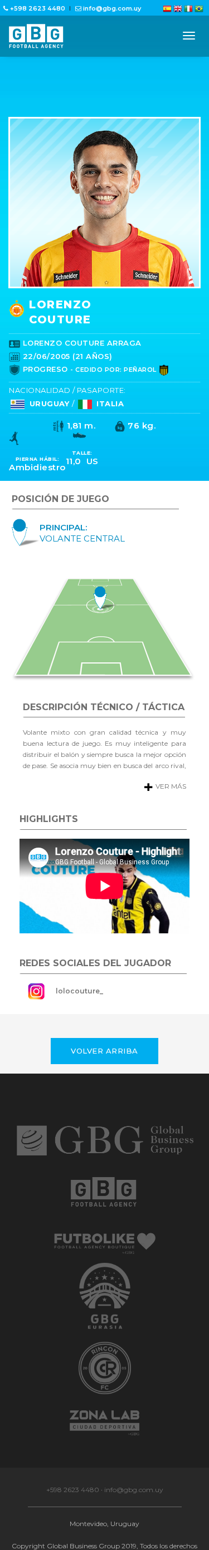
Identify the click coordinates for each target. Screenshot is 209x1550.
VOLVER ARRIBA (104, 1068)
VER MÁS (161, 803)
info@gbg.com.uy (133, 1507)
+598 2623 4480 (72, 1507)
